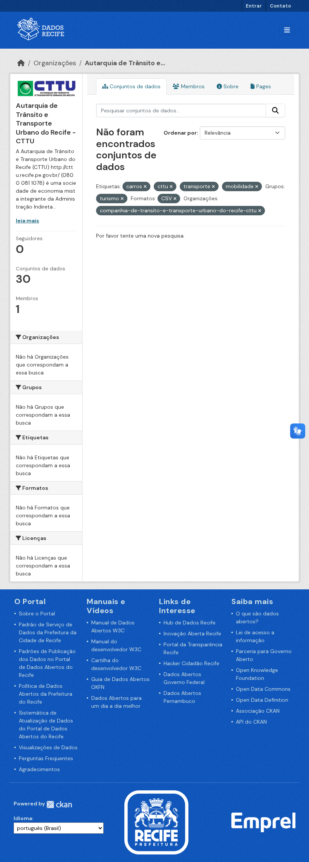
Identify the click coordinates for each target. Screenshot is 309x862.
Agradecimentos (39, 769)
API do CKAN (251, 721)
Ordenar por (180, 132)
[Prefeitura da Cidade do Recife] (156, 821)
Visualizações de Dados (48, 747)
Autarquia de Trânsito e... (125, 63)
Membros (192, 86)
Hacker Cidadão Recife (191, 663)
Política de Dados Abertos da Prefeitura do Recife (45, 694)
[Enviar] (275, 110)
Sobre (230, 86)
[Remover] (145, 186)
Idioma (23, 818)
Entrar (254, 6)
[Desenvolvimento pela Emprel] (263, 821)
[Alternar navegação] (287, 30)
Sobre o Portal (37, 613)
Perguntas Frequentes (46, 758)
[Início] (21, 63)
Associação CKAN (258, 710)
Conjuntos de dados (134, 86)
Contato (280, 6)
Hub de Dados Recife (190, 622)
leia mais (27, 220)
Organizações (55, 63)
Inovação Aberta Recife (192, 633)
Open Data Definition (262, 699)
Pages (263, 86)
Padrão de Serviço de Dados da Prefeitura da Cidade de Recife (47, 632)
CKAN (59, 804)
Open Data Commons (263, 689)
